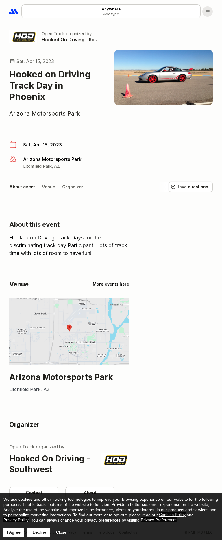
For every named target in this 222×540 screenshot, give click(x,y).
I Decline (38, 532)
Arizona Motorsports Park (44, 113)
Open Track (53, 33)
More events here (111, 284)
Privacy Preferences (159, 519)
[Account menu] (207, 11)
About (90, 493)
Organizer (72, 186)
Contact (34, 493)
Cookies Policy (172, 514)
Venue (48, 186)
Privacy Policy (16, 519)
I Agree (14, 532)
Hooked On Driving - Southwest (71, 39)
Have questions (192, 186)
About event (22, 186)
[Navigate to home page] (13, 11)
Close (61, 532)
